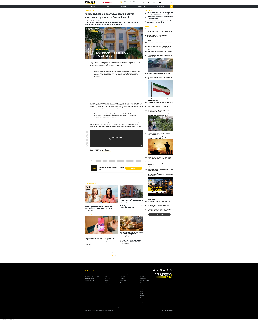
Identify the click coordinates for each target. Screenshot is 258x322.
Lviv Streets (122, 272)
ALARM (106, 276)
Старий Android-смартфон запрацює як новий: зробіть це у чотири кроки (99, 240)
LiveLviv (106, 287)
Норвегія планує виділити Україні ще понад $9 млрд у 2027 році (160, 39)
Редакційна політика (89, 278)
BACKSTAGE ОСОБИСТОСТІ (125, 284)
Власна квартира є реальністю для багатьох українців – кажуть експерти (131, 199)
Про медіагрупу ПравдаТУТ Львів (92, 276)
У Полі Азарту (123, 282)
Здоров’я (142, 287)
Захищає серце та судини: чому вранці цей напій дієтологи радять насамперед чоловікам (131, 234)
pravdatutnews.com (106, 150)
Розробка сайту (166, 310)
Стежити (133, 168)
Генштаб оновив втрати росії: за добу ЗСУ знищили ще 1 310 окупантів (159, 21)
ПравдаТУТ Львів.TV (144, 302)
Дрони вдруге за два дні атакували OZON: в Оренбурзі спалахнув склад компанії (160, 13)
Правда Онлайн (123, 280)
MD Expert (107, 272)
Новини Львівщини (144, 280)
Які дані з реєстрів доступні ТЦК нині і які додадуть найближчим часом (131, 241)
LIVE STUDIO (107, 278)
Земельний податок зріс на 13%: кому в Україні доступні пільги (158, 107)
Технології (142, 295)
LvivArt (106, 289)
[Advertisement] (116, 89)
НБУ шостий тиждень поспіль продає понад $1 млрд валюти (159, 202)
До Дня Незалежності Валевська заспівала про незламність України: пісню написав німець (158, 206)
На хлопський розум (124, 274)
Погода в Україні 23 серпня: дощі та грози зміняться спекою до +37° (160, 164)
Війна (107, 6)
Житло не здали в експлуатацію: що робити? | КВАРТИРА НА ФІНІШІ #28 (98, 207)
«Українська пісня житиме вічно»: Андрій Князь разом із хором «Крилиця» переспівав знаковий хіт (160, 210)
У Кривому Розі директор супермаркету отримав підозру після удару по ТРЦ (159, 134)
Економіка (123, 6)
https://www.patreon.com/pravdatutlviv (114, 149)
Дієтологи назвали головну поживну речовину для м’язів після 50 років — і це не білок (159, 43)
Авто (141, 297)
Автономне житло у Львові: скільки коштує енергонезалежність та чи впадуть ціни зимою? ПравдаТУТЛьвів (160, 174)
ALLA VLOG (122, 287)
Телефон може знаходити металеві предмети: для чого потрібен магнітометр (160, 170)
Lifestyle (142, 284)
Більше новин (159, 214)
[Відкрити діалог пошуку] (171, 2)
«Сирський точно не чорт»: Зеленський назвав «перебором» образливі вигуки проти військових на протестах (160, 31)
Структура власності (89, 280)
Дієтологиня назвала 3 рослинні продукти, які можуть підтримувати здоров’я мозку (160, 111)
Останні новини (151, 26)
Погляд (141, 291)
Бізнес (141, 293)
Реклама (86, 274)
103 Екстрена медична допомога (112, 274)
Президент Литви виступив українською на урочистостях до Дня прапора (157, 36)
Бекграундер (122, 269)
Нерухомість (89, 10)
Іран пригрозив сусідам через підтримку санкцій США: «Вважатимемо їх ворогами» (160, 78)
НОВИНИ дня (107, 269)
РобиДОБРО (122, 278)
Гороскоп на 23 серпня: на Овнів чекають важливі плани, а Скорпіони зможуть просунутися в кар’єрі (159, 158)
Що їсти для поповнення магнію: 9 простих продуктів (160, 166)
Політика (92, 6)
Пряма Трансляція (88, 282)
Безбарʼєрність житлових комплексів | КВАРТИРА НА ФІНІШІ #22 (131, 206)
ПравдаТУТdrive (108, 284)
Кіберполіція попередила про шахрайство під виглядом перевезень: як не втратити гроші (160, 103)
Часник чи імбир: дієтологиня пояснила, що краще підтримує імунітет (159, 74)
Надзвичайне (160, 6)
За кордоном (141, 6)
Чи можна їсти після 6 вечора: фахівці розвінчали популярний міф (159, 198)
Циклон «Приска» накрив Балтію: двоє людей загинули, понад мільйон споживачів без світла (158, 114)
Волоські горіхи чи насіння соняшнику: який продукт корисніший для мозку (160, 99)
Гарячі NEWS (122, 276)
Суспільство (142, 289)
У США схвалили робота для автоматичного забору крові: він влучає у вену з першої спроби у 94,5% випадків (159, 48)
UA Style (106, 282)
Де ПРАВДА (107, 280)
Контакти (89, 270)
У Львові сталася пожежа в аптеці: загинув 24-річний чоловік (160, 17)
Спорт (141, 299)
